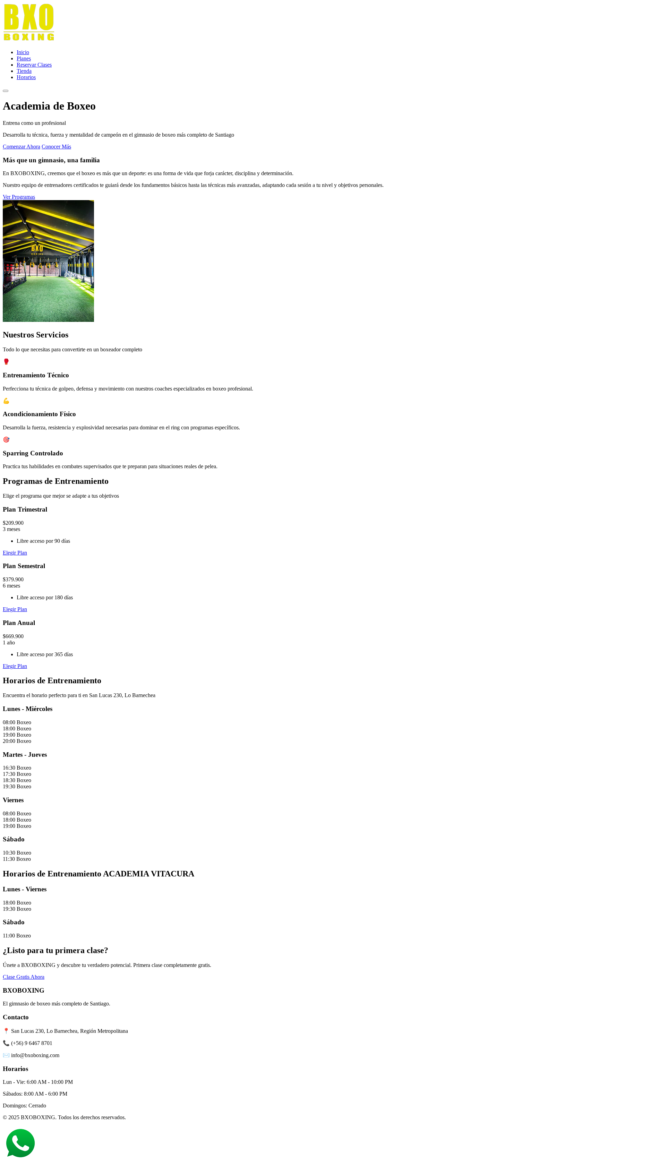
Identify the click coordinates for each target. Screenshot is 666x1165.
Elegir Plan (15, 553)
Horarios (26, 77)
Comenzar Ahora (21, 146)
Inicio (23, 52)
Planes (24, 58)
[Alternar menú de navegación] (5, 91)
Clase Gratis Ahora (23, 977)
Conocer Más (56, 146)
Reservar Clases (34, 65)
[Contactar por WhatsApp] (20, 1159)
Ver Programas (19, 197)
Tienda (24, 71)
